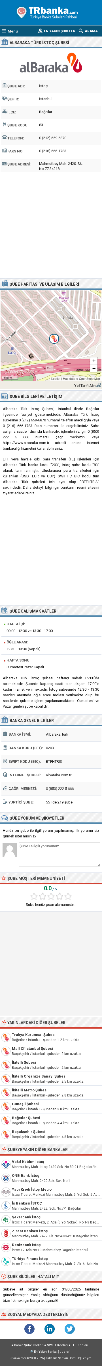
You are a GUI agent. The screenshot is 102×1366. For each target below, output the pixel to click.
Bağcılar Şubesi (26, 1118)
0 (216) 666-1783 (52, 151)
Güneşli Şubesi (25, 1104)
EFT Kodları (79, 1345)
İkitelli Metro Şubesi (30, 1090)
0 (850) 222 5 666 (60, 789)
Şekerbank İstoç (26, 1217)
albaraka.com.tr (58, 775)
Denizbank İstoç (26, 1245)
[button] (51, 335)
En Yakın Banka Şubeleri (52, 1352)
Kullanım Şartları (57, 1358)
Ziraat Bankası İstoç (30, 1231)
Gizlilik (75, 1358)
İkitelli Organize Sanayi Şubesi (39, 1076)
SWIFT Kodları (57, 1345)
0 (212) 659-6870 (52, 138)
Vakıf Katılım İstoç (28, 1162)
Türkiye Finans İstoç (30, 1259)
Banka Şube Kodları (28, 1345)
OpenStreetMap (89, 379)
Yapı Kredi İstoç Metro (32, 1189)
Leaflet (55, 379)
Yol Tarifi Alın (84, 386)
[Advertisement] (51, 224)
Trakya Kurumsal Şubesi (34, 1035)
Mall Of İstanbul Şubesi (32, 1048)
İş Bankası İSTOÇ (27, 1203)
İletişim (86, 1358)
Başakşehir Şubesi (28, 1132)
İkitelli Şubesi (24, 1062)
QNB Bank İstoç (25, 1175)
